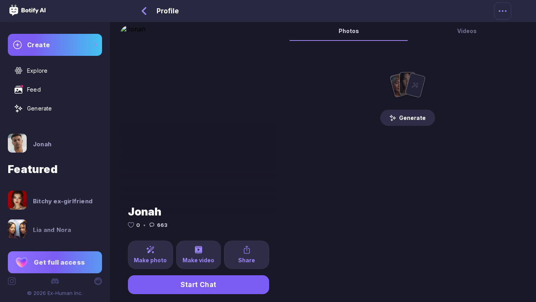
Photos (349, 31)
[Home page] (27, 13)
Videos (467, 31)
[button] (55, 262)
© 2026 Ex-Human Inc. (55, 293)
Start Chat (198, 285)
